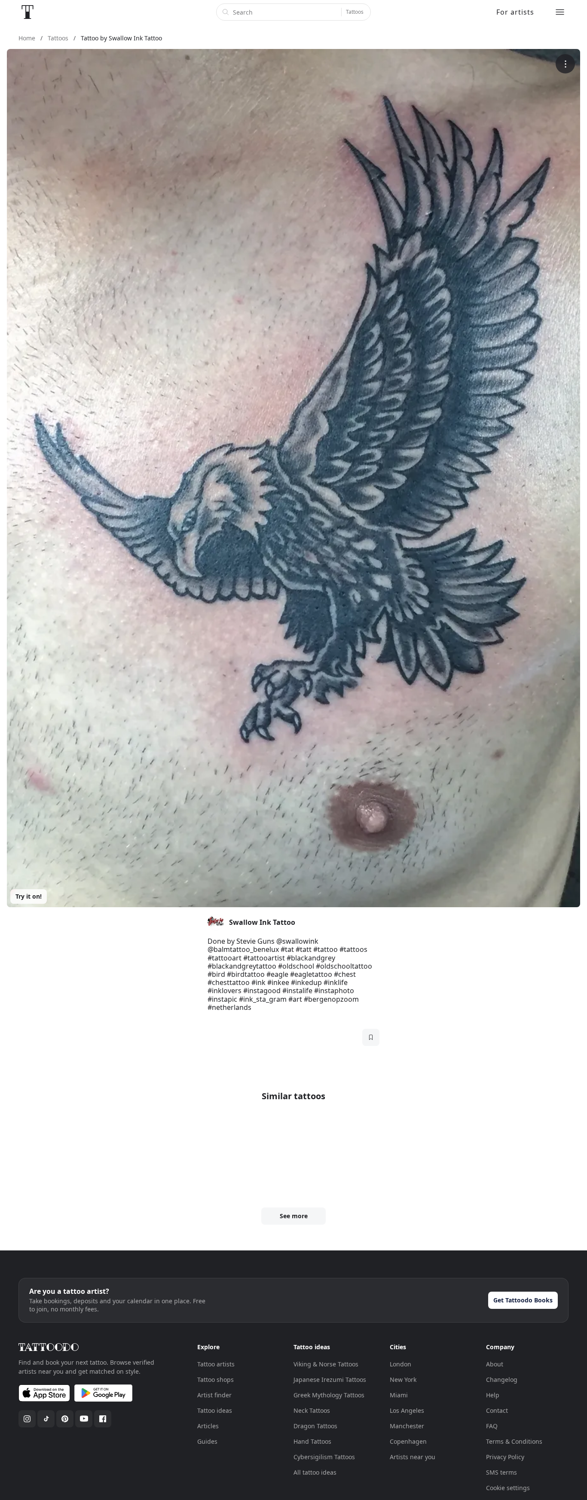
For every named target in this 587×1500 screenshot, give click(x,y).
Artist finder (214, 1395)
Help (492, 1395)
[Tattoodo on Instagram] (27, 1418)
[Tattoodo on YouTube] (83, 1418)
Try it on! (28, 896)
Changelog (501, 1379)
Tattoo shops (215, 1379)
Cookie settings (508, 1488)
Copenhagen (408, 1441)
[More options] (565, 63)
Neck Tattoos (312, 1410)
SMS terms (501, 1472)
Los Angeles (407, 1410)
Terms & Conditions (514, 1441)
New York (403, 1379)
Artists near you (412, 1457)
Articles (208, 1426)
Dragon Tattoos (315, 1426)
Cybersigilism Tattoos (324, 1457)
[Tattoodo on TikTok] (46, 1418)
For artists (515, 12)
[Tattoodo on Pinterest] (64, 1418)
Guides (207, 1441)
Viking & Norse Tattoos (326, 1364)
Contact (497, 1410)
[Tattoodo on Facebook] (102, 1418)
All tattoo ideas (315, 1472)
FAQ (492, 1426)
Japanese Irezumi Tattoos (330, 1379)
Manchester (407, 1426)
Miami (399, 1395)
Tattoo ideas (214, 1410)
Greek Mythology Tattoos (329, 1395)
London (400, 1364)
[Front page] (27, 12)
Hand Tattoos (312, 1441)
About (494, 1364)
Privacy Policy (505, 1457)
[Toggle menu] (560, 12)
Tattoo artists (216, 1364)
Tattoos (355, 11)
